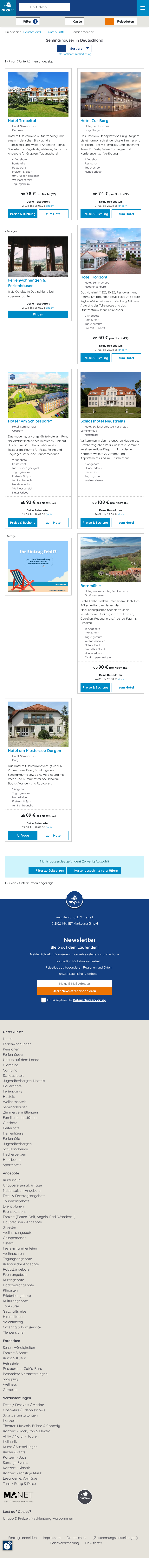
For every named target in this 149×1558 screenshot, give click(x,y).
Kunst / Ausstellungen (20, 1447)
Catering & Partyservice (22, 1327)
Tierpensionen (14, 1332)
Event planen (13, 1206)
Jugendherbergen (17, 1144)
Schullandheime (15, 1149)
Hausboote (12, 1159)
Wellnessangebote (17, 1232)
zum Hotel (53, 214)
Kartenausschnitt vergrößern (96, 870)
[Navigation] (143, 8)
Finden (38, 314)
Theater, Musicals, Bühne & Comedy (31, 1426)
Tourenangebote (16, 1201)
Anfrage (23, 835)
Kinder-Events (14, 1452)
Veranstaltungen (17, 1398)
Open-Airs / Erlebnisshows (24, 1410)
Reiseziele (11, 1363)
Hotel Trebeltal (22, 120)
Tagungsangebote (17, 1259)
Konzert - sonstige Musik (22, 1473)
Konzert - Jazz (14, 1457)
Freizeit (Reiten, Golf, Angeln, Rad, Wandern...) (39, 1217)
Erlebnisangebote (17, 1295)
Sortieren (77, 48)
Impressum (52, 1537)
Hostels (9, 1096)
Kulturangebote (15, 1301)
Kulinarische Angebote (21, 1264)
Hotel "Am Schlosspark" (30, 421)
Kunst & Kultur (14, 1358)
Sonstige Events (15, 1462)
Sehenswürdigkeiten (19, 1347)
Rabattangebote (16, 1269)
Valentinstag (13, 1322)
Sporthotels (12, 1165)
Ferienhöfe (11, 1138)
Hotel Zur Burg (94, 120)
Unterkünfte (56, 32)
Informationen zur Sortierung (74, 53)
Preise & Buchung (23, 214)
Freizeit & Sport (15, 1353)
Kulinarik (10, 1441)
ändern (50, 205)
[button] (44, 6)
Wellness (10, 1384)
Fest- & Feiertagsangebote (24, 1196)
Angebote (11, 1173)
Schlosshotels (13, 1075)
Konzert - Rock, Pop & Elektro (26, 1431)
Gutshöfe (10, 1123)
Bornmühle (91, 585)
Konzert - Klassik (16, 1468)
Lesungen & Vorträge (20, 1478)
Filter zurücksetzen (49, 870)
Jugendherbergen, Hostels (24, 1080)
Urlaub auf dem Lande (21, 1059)
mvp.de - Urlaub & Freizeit (74, 917)
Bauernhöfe (12, 1086)
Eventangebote (15, 1274)
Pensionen (11, 1049)
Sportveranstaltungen (20, 1415)
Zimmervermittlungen (20, 1112)
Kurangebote (13, 1280)
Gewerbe (10, 1389)
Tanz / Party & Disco (19, 1483)
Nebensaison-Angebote (22, 1190)
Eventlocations (14, 1211)
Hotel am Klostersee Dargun (34, 750)
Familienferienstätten (19, 1117)
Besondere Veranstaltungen (25, 1374)
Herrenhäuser (14, 1133)
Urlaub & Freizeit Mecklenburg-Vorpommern (38, 1518)
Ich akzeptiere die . (76, 1000)
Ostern (8, 1243)
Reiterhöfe (11, 1128)
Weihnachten (13, 1253)
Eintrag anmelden (22, 1537)
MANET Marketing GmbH (80, 923)
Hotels (8, 1038)
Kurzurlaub (12, 1180)
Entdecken (11, 1340)
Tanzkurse (11, 1306)
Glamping (10, 1065)
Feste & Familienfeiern (20, 1248)
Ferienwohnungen (17, 1044)
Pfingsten (10, 1290)
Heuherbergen (14, 1154)
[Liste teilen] (61, 48)
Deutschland (32, 32)
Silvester (9, 1227)
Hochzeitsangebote (18, 1285)
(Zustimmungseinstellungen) (115, 1537)
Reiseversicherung (64, 1543)
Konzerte (10, 1420)
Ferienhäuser (13, 1054)
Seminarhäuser (15, 1107)
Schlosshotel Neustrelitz (103, 421)
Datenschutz (77, 1537)
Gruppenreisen (14, 1238)
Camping (10, 1070)
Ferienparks (12, 1091)
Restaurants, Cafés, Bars (22, 1368)
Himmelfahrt (13, 1316)
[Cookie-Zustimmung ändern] (7, 1545)
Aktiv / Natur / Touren (21, 1436)
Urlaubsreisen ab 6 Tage (22, 1185)
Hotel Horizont (94, 277)
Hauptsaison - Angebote (22, 1222)
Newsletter (93, 1543)
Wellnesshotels (14, 1102)
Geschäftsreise (14, 1311)
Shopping (10, 1379)
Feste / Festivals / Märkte (23, 1405)
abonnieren (74, 991)
